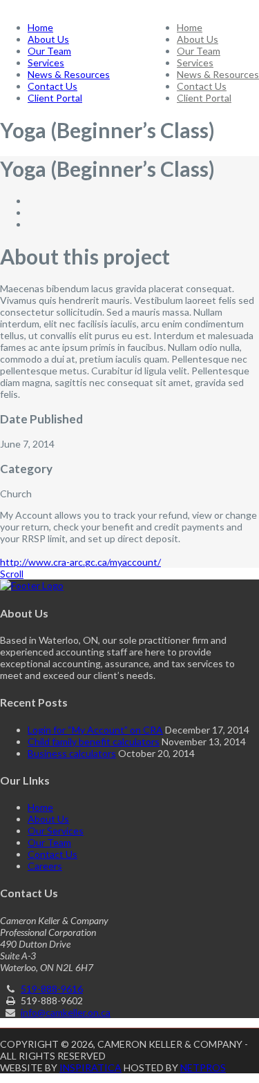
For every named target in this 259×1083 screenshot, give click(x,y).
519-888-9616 (52, 989)
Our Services (56, 830)
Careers (45, 866)
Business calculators (72, 753)
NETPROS (203, 1067)
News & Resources (218, 74)
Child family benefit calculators (94, 741)
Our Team (198, 51)
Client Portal (204, 98)
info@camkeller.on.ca (66, 1012)
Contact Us (202, 86)
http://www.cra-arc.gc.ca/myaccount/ (80, 562)
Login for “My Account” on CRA (95, 730)
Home (189, 27)
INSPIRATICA (90, 1067)
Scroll (11, 573)
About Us (197, 39)
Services (195, 62)
